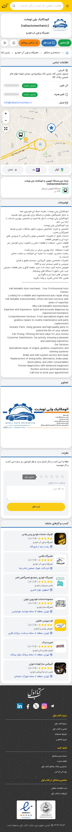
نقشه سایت (62, 761)
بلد (33, 170)
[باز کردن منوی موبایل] (67, 6)
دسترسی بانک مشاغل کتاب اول (54, 766)
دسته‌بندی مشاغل (52, 53)
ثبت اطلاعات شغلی (59, 788)
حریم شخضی (61, 739)
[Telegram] (52, 706)
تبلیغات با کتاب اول (59, 793)
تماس (63, 43)
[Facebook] (28, 706)
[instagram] (44, 706)
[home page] (5, 6)
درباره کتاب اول (61, 723)
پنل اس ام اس (61, 771)
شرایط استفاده (61, 734)
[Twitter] (36, 706)
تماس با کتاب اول (60, 729)
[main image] (36, 416)
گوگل (57, 170)
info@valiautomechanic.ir (18, 103)
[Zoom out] (5, 120)
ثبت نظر (47, 43)
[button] (51, 128)
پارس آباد (5, 53)
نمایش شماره (30, 86)
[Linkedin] (20, 706)
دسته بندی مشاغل (59, 756)
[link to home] (67, 52)
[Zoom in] (5, 113)
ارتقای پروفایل (27, 43)
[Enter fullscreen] (5, 128)
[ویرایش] (13, 42)
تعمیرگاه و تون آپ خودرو (27, 53)
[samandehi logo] (46, 809)
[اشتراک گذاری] (5, 42)
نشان (10, 170)
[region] (36, 137)
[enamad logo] (26, 810)
